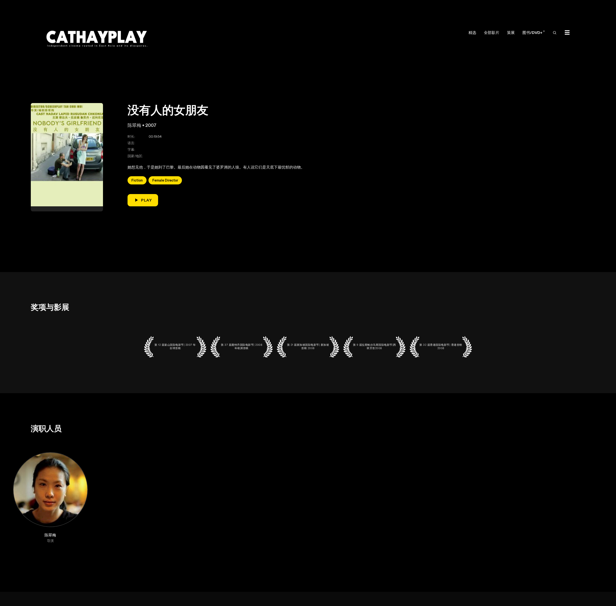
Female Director (165, 180)
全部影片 (491, 32)
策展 (511, 32)
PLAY (146, 200)
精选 (472, 32)
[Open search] (554, 33)
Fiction (137, 180)
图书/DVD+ (533, 32)
